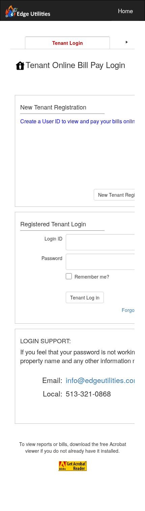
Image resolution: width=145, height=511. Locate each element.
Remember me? (92, 276)
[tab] (67, 42)
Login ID (53, 238)
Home (125, 11)
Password (51, 258)
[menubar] (72, 10)
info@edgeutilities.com (103, 380)
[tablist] (72, 255)
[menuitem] (125, 10)
